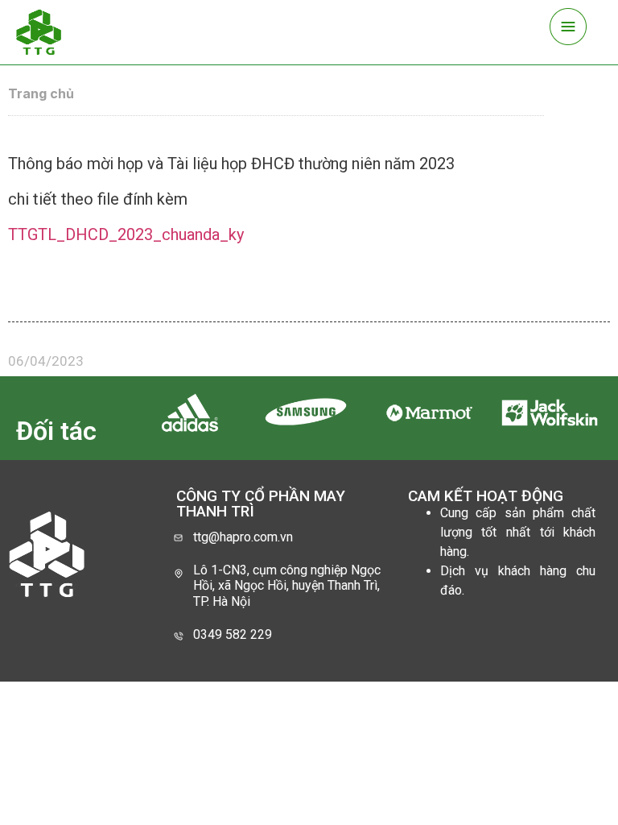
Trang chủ (41, 93)
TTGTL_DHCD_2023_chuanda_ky (126, 234)
